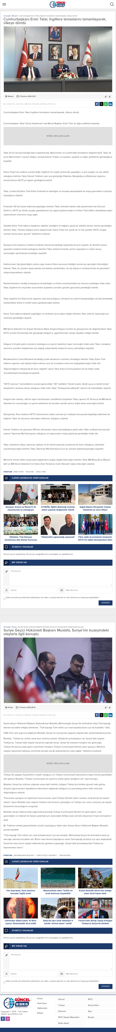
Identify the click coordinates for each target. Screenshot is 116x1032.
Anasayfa (7, 16)
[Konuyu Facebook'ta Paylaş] (97, 104)
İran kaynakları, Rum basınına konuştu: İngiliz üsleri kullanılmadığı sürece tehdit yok (20, 893)
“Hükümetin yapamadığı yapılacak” (58, 537)
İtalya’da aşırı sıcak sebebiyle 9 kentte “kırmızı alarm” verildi (58, 922)
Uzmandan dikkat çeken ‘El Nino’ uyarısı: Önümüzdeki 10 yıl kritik (21, 922)
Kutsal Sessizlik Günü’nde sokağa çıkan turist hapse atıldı (95, 892)
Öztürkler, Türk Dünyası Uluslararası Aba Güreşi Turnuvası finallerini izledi (21, 540)
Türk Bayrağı (64, 855)
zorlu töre (41, 472)
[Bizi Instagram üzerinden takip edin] (8, 1019)
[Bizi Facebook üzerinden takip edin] (3, 1019)
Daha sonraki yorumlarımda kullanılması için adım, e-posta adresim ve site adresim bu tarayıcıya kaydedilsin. (52, 597)
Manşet (15, 16)
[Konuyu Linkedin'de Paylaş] (110, 104)
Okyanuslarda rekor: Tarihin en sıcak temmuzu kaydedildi (58, 892)
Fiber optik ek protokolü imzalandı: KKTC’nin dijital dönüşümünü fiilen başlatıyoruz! (95, 540)
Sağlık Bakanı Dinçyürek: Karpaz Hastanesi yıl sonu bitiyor (95, 508)
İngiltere (30, 472)
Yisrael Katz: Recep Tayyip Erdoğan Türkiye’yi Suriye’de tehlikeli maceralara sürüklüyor (95, 923)
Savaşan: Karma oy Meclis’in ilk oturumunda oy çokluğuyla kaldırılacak (21, 510)
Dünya (14, 627)
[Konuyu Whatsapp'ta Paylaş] (106, 104)
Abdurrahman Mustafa (24, 855)
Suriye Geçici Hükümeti (46, 855)
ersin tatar (18, 472)
